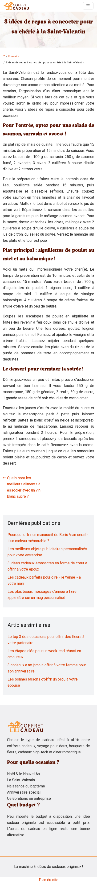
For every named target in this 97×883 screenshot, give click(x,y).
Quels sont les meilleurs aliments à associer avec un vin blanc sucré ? (23, 487)
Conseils (13, 56)
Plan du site (48, 880)
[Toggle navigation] (88, 5)
